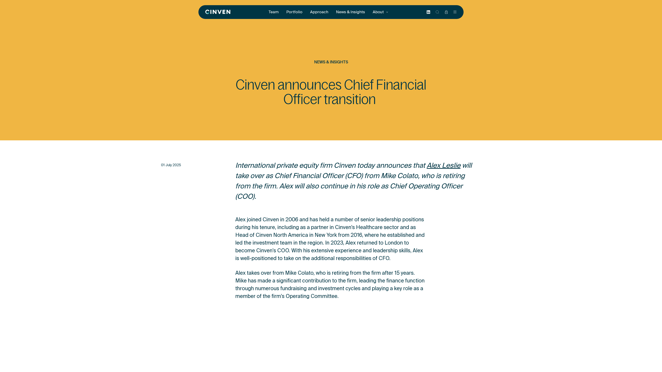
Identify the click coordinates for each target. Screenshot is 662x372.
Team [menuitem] (274, 12)
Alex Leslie (443, 166)
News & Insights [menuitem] (350, 12)
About (379, 12)
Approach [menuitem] (319, 12)
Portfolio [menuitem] (294, 12)
